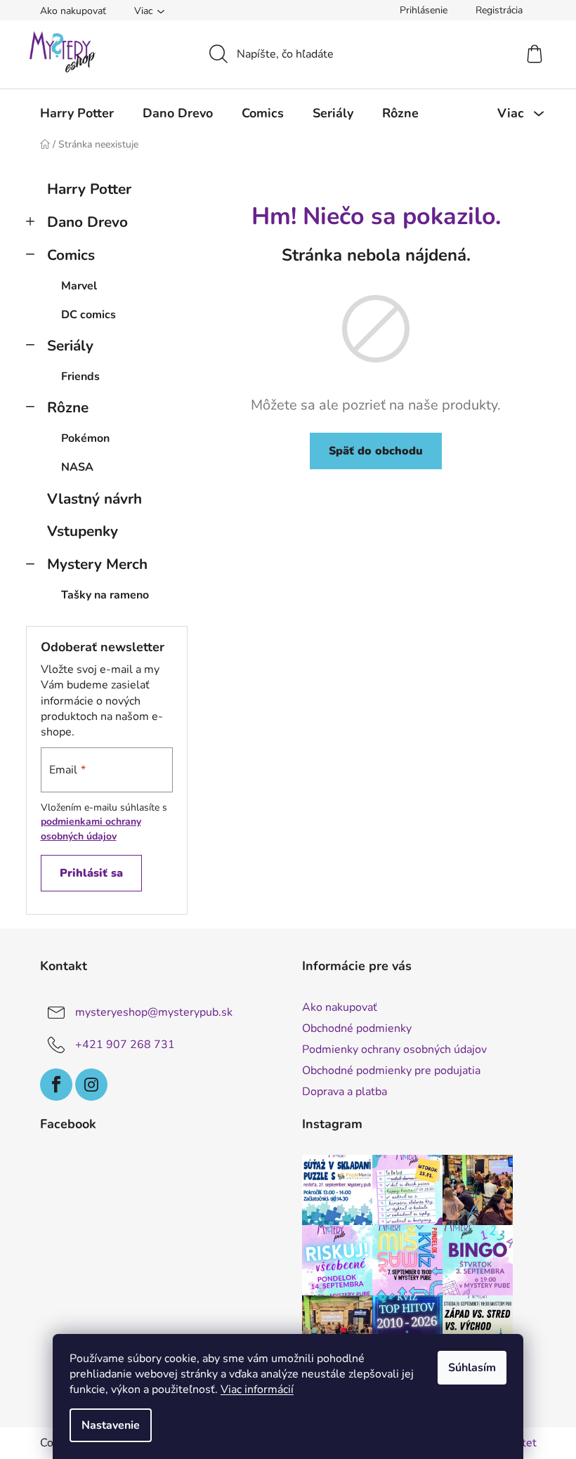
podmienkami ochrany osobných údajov (91, 828)
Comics (71, 255)
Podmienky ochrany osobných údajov (394, 1049)
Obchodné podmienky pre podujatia (391, 1070)
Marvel (79, 286)
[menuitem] (77, 113)
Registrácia (499, 10)
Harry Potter (89, 189)
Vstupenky (82, 531)
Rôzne (68, 407)
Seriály (70, 345)
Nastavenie (110, 1425)
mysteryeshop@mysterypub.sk (154, 1012)
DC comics (88, 314)
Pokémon (85, 438)
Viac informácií (257, 1389)
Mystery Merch (97, 564)
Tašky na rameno (105, 595)
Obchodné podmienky (357, 1028)
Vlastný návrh (94, 499)
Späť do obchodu (376, 451)
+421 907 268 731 (125, 1044)
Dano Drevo (87, 222)
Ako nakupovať (73, 11)
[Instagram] (91, 1084)
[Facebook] (56, 1084)
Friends (80, 376)
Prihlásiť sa (91, 873)
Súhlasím (472, 1367)
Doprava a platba (344, 1091)
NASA (77, 467)
